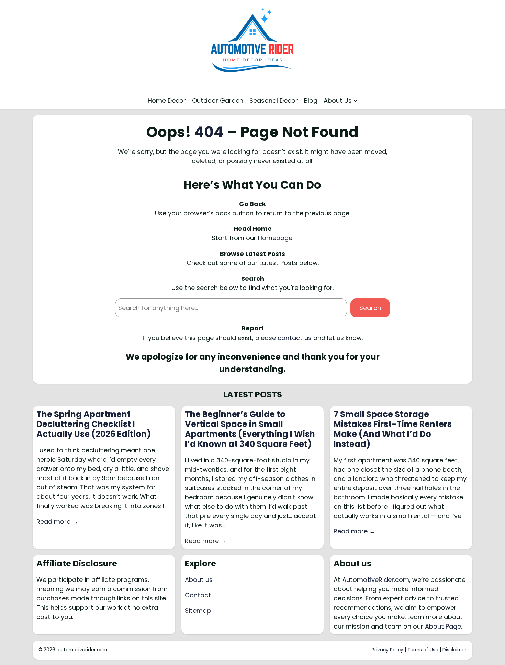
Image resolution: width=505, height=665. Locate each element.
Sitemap (198, 610)
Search (370, 308)
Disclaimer (454, 649)
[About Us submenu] (355, 100)
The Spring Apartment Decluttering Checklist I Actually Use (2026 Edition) (93, 424)
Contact (198, 595)
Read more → (57, 521)
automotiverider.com (82, 649)
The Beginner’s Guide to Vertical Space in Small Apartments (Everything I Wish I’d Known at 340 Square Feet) (250, 429)
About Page (443, 626)
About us (199, 579)
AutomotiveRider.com (375, 579)
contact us (295, 338)
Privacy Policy (387, 649)
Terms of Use (422, 649)
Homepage (275, 238)
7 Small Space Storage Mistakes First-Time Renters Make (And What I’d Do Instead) (393, 429)
